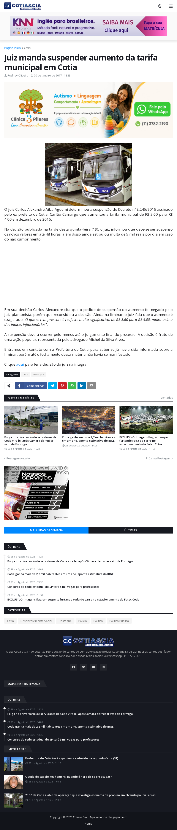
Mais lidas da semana (46, 530)
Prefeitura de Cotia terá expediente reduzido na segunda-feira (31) (71, 758)
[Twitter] (52, 385)
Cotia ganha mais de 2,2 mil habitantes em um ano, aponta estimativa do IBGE (88, 439)
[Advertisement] (88, 277)
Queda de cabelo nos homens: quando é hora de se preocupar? (68, 777)
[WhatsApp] (72, 385)
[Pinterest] (62, 385)
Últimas (130, 530)
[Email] (91, 385)
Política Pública (119, 621)
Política (98, 621)
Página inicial (12, 48)
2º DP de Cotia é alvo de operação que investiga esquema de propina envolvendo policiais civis (90, 795)
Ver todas (167, 398)
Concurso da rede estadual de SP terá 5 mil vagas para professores (53, 587)
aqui (20, 364)
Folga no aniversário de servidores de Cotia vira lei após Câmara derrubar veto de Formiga (30, 441)
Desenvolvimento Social (36, 621)
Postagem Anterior (18, 458)
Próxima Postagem (158, 458)
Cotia (27, 48)
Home (88, 823)
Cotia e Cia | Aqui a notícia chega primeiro (100, 817)
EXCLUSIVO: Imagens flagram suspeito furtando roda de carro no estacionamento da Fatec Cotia (145, 441)
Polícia (82, 621)
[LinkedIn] (81, 385)
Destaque (38, 374)
